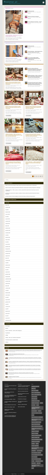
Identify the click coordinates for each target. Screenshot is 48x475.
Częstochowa (34, 396)
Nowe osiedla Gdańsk (21, 406)
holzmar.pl (30, 17)
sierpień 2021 (7, 255)
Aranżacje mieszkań (35, 386)
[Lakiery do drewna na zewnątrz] (26, 17)
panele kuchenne (35, 433)
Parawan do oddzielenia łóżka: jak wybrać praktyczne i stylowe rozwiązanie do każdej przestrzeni (25, 361)
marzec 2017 (7, 313)
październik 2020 (8, 278)
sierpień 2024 (7, 223)
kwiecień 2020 (7, 292)
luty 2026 (6, 216)
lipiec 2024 (7, 225)
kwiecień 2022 (7, 237)
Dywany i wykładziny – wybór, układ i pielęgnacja (13, 330)
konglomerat (34, 410)
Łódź (33, 468)
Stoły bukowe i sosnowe (36, 452)
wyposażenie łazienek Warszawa (36, 466)
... (38, 176)
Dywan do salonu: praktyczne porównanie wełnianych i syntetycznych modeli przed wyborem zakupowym (35, 69)
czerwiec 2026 (7, 207)
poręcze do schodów (35, 441)
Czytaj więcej (8, 115)
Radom (37, 443)
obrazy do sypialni (35, 431)
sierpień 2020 (7, 283)
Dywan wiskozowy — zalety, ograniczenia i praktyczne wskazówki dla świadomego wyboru (34, 162)
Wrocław (38, 463)
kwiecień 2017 (7, 311)
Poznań (33, 443)
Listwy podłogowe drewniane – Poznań (35, 21)
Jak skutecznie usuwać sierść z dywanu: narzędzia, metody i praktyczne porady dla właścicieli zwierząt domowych (35, 83)
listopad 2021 (7, 248)
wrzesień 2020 (7, 281)
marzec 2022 (7, 239)
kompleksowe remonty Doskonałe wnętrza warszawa (36, 408)
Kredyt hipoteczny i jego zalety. (23, 388)
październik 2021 (8, 251)
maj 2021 (6, 262)
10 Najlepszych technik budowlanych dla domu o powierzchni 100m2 (24, 386)
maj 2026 (6, 209)
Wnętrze (38, 60)
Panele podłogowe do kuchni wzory (10, 404)
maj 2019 (6, 304)
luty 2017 (6, 315)
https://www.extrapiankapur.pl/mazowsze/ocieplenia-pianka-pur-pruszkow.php (10, 396)
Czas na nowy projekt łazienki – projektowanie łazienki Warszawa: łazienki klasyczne (34, 58)
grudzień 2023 (7, 230)
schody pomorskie (35, 445)
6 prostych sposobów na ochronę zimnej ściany (23, 394)
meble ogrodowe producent (37, 426)
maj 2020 (6, 290)
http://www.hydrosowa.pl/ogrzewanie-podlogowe (10, 386)
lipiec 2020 (7, 285)
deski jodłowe (34, 398)
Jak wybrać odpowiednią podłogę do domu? (10, 389)
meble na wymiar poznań (36, 422)
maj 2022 (6, 235)
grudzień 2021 (7, 246)
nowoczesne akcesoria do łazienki (36, 429)
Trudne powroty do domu (22, 396)
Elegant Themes (14, 473)
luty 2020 (6, 297)
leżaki (33, 415)
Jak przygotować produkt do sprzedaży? (22, 402)
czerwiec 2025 (7, 221)
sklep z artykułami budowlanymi (35, 448)
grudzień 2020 (7, 274)
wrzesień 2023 (7, 232)
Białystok (33, 388)
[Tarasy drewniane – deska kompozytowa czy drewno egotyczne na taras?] (14, 22)
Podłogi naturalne (31, 11)
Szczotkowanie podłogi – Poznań (10, 399)
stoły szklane (34, 456)
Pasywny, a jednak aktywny (22, 404)
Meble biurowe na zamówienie (37, 417)
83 (40, 176)
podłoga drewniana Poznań (37, 439)
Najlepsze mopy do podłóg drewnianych (9, 410)
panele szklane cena (35, 437)
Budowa (37, 17)
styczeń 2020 (7, 299)
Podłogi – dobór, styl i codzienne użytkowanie (12, 337)
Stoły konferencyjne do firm (37, 454)
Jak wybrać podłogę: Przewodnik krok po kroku (11, 402)
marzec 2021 (7, 267)
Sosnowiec (34, 450)
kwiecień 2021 (7, 265)
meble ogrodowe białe (36, 424)
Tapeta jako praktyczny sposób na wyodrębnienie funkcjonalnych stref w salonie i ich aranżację (24, 365)
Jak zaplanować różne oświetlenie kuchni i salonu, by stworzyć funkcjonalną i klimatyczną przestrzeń (25, 350)
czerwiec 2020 (7, 288)
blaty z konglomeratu (36, 392)
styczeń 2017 (7, 318)
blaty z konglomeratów (36, 394)
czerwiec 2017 (7, 306)
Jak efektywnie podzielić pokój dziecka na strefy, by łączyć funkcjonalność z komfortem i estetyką (25, 357)
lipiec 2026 (7, 205)
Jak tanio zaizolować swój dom (23, 391)
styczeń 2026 (7, 218)
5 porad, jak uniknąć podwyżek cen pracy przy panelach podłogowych (10, 416)
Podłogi (38, 22)
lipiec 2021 (7, 258)
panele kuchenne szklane (36, 435)
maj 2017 (6, 308)
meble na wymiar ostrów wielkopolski (36, 420)
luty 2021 (6, 269)
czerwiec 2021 (7, 260)
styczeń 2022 (7, 244)
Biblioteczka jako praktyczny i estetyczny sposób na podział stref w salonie (21, 372)
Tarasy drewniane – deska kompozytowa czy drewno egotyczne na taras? (13, 36)
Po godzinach (7, 332)
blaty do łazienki (35, 390)
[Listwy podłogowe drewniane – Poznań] (26, 22)
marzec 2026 (7, 214)
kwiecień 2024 (7, 228)
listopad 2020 (7, 276)
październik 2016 (8, 320)
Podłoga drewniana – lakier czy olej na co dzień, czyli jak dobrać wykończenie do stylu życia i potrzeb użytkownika (35, 76)
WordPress (22, 473)
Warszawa (33, 463)
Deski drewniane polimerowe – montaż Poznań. (9, 392)
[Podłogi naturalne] (26, 11)
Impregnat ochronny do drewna (14, 376)
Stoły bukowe (39, 450)
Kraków (39, 410)
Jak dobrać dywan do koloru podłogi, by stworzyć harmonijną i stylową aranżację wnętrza (13, 162)
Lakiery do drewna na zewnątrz (33, 16)
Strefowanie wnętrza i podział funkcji (11, 339)
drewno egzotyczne (35, 400)
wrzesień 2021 (7, 253)
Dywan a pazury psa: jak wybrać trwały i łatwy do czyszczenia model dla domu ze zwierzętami (13, 83)
